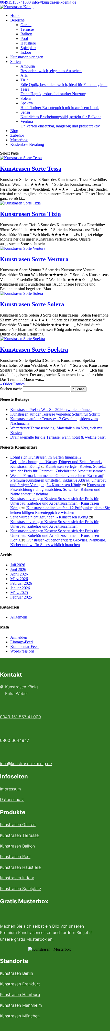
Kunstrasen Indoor (17, 877)
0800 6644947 (14, 740)
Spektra (59, 105)
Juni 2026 (18, 569)
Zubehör (17, 135)
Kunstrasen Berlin (16, 973)
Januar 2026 (20, 588)
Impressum (10, 788)
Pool (24, 38)
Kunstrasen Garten (18, 824)
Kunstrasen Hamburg (20, 994)
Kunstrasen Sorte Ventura (34, 259)
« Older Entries (12, 384)
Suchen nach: (11, 389)
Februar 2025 (21, 597)
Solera (25, 98)
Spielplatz (28, 48)
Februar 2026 (21, 583)
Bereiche (17, 20)
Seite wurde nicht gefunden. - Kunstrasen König (49, 517)
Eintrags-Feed (21, 642)
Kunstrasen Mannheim (21, 1005)
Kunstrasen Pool (15, 856)
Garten (25, 25)
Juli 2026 (17, 565)
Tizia (63, 82)
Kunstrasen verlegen (26, 57)
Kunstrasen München (20, 1015)
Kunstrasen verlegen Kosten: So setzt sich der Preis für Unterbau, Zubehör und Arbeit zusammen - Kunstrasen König (54, 503)
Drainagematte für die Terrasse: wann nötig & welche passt (57, 437)
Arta (24, 75)
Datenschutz (12, 799)
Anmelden (18, 637)
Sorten (15, 61)
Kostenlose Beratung (27, 144)
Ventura (60, 123)
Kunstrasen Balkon (17, 846)
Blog (14, 130)
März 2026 (19, 579)
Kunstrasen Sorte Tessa (30, 168)
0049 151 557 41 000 (20, 716)
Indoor (25, 52)
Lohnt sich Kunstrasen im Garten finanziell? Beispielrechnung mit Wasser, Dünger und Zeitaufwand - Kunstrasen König (56, 462)
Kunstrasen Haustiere (20, 867)
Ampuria (51, 68)
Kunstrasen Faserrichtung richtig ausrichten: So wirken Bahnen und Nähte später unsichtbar (57, 489)
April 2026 (19, 574)
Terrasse (27, 29)
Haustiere (28, 43)
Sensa (60, 114)
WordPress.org (22, 651)
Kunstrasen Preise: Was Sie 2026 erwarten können (51, 409)
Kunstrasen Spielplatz (20, 888)
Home (15, 15)
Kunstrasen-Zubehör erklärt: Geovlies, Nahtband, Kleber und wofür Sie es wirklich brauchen (58, 542)
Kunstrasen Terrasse (19, 835)
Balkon (26, 34)
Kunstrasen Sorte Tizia (30, 214)
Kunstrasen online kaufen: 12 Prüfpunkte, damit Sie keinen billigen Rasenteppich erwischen (60, 510)
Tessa (53, 91)
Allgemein (18, 617)
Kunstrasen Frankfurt (20, 983)
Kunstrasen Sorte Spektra (34, 349)
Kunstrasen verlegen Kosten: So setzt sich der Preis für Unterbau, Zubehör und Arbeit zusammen (58, 468)
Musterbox (19, 140)
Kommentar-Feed (24, 646)
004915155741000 (15, 2)
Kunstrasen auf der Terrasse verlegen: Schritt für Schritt (55, 414)
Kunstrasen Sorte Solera (32, 304)
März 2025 (19, 592)
